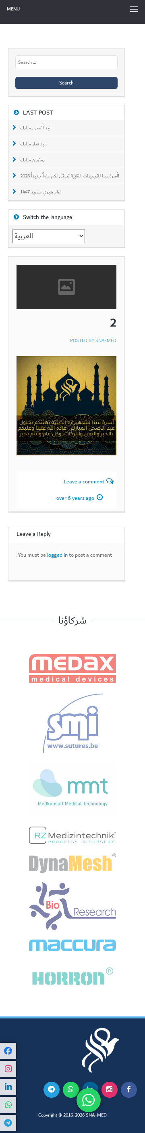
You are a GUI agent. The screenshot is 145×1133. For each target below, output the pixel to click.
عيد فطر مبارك (33, 144)
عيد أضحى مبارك (36, 128)
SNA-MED (105, 340)
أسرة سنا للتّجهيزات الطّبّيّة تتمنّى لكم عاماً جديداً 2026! (69, 176)
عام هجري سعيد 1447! (41, 192)
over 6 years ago (75, 498)
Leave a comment (84, 482)
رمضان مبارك (32, 160)
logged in (57, 555)
